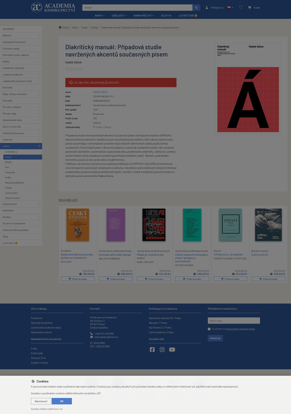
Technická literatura (13, 133)
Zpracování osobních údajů (46, 327)
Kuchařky (7, 87)
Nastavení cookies (41, 332)
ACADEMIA (8, 28)
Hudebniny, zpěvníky (13, 67)
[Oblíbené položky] (240, 7)
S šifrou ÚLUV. (259, 254)
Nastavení (41, 401)
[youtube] (172, 349)
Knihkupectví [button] (142, 15)
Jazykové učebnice (13, 74)
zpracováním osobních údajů (240, 328)
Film (7, 167)
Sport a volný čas (12, 126)
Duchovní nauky (11, 48)
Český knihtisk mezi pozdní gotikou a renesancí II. (77, 256)
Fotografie (10, 172)
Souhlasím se (233, 328)
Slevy (5, 236)
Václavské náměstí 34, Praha (165, 318)
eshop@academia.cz (106, 336)
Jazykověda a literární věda (17, 81)
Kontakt (95, 308)
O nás (34, 348)
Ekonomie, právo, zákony (16, 54)
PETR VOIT (66, 261)
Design (8, 157)
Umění (6, 146)
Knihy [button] (98, 15)
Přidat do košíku (79, 279)
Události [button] (118, 15)
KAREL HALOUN (145, 262)
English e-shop (39, 362)
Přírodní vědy (9, 113)
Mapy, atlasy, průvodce (15, 94)
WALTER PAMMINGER (109, 258)
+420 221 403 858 (104, 333)
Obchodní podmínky (42, 322)
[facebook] (152, 349)
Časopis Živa (38, 357)
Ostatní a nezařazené (14, 223)
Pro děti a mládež (12, 107)
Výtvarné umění (12, 198)
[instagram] (162, 349)
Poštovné (36, 318)
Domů (66, 27)
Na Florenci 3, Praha (160, 327)
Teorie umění (11, 193)
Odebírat (215, 338)
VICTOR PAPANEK (184, 265)
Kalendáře (8, 210)
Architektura (11, 151)
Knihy (75, 27)
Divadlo (8, 162)
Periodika (7, 100)
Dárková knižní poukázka (15, 230)
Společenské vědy (12, 120)
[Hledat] (196, 7)
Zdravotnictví (10, 204)
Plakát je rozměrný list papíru (150, 256)
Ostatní (8, 187)
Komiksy (7, 217)
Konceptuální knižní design (115, 254)
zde (61, 408)
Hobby (6, 61)
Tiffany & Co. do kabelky (228, 254)
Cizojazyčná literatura (14, 41)
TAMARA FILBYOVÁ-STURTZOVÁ (230, 258)
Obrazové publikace (14, 182)
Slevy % (166, 15)
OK (61, 401)
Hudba (8, 177)
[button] (230, 7)
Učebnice (7, 139)
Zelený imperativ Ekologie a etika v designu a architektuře (191, 258)
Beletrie (7, 35)
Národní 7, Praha (158, 322)
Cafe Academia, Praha (161, 332)
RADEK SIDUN (73, 62)
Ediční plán (37, 353)
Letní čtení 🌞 (188, 15)
